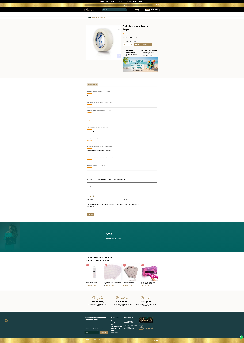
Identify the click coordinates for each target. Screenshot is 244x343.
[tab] (92, 84)
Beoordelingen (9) (92, 84)
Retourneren (114, 334)
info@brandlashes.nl (128, 322)
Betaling (113, 330)
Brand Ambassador (140, 14)
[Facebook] (156, 5)
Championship (112, 14)
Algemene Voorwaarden (117, 326)
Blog (112, 324)
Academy (105, 14)
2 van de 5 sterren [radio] (89, 196)
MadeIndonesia (95, 341)
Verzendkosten (114, 332)
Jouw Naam (90, 199)
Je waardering (90, 194)
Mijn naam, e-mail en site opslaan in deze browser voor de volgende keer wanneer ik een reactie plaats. (114, 204)
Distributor (131, 14)
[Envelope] (157, 340)
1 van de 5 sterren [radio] (87, 196)
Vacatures (119, 14)
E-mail (89, 186)
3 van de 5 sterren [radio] (91, 196)
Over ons (113, 320)
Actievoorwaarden (115, 328)
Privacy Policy (101, 339)
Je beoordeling (91, 206)
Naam (89, 181)
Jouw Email (126, 199)
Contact (113, 322)
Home (86, 17)
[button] (119, 27)
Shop (89, 17)
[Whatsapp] (241, 337)
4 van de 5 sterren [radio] (93, 196)
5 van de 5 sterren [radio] (94, 196)
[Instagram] (158, 5)
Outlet (125, 14)
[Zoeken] (125, 9)
